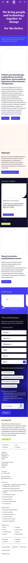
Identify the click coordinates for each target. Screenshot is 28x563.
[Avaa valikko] (3, 2)
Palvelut (5, 118)
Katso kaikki (5, 224)
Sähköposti (7, 344)
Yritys (5, 356)
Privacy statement (5, 547)
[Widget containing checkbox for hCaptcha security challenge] (12, 406)
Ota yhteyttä (6, 439)
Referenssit (6, 281)
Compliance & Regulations (11, 381)
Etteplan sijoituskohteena (9, 172)
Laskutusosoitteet (5, 550)
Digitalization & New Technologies (13, 377)
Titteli (5, 350)
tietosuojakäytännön (8, 393)
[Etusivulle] (14, 2)
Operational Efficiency (10, 386)
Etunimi (5, 332)
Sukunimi (6, 338)
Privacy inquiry (22, 547)
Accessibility (15, 547)
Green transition (8, 373)
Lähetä (5, 413)
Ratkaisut (15, 118)
